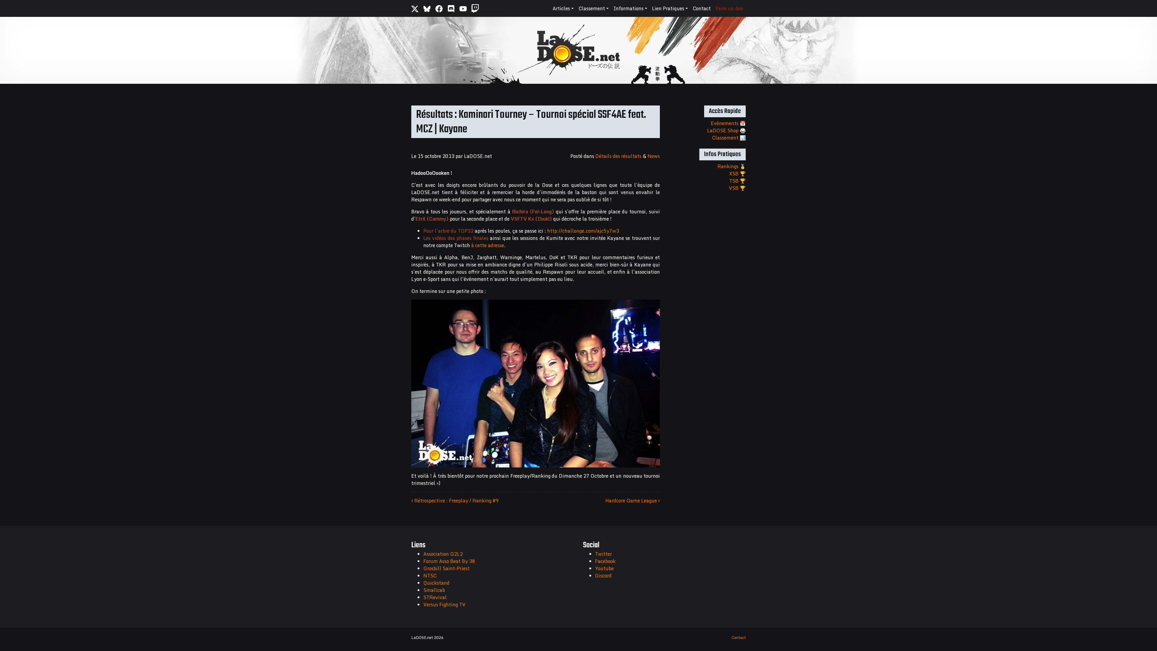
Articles (561, 8)
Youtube (604, 568)
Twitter (603, 554)
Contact (702, 8)
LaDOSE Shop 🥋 (726, 130)
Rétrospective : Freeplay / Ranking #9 (456, 501)
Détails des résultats (618, 156)
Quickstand (436, 583)
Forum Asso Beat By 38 (449, 561)
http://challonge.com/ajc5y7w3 (583, 231)
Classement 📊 (729, 138)
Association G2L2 (443, 554)
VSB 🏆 (737, 188)
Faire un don (729, 8)
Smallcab (434, 590)
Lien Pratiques (668, 8)
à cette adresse (487, 245)
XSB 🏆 (737, 174)
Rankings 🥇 (731, 166)
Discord (603, 576)
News (653, 156)
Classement (591, 8)
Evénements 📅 (728, 123)
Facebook (605, 561)
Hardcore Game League (631, 501)
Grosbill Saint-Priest (446, 568)
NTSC (430, 576)
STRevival (435, 597)
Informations (628, 8)
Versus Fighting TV (444, 605)
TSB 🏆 (737, 181)
